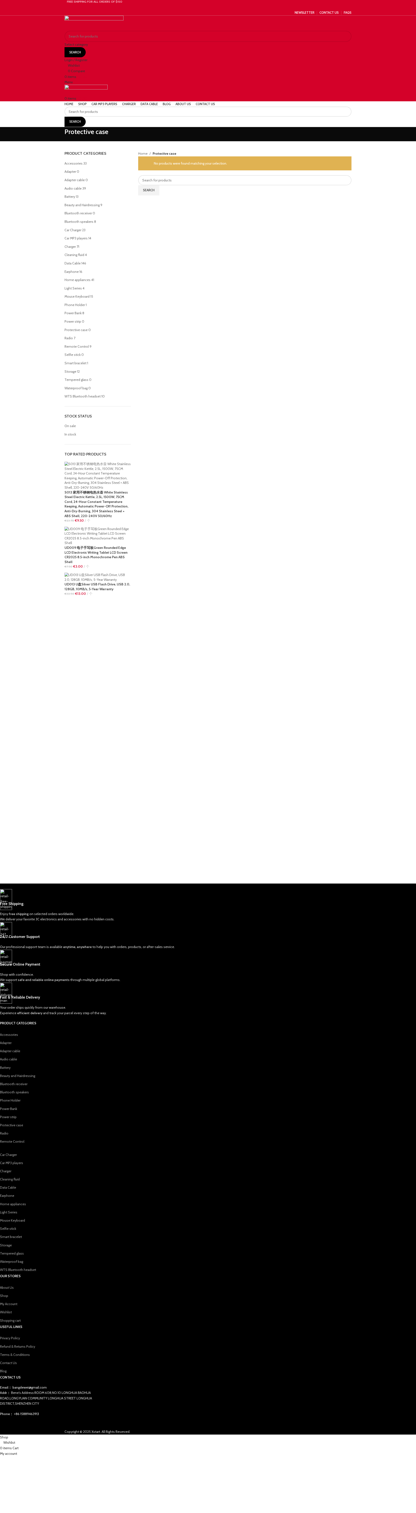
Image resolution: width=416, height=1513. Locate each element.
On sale (70, 426)
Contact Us (8, 1363)
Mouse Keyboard (77, 296)
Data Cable (73, 263)
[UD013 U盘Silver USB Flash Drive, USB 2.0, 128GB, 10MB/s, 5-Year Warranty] (98, 577)
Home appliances (78, 280)
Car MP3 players (76, 238)
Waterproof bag (76, 388)
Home (143, 153)
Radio (69, 338)
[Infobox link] (143, 905)
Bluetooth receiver (78, 213)
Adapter (70, 171)
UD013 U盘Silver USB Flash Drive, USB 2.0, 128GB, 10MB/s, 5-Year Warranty (97, 586)
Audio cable (73, 188)
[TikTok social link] (213, 6)
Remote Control (77, 346)
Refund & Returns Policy (17, 1346)
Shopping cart (10, 1320)
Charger (70, 246)
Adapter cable (75, 180)
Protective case (76, 330)
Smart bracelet (75, 363)
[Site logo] (94, 23)
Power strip (73, 321)
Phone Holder (75, 305)
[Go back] (58, 134)
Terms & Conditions (15, 1355)
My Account (8, 1304)
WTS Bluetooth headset (83, 396)
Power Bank (73, 313)
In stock (70, 434)
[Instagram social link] (208, 6)
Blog (3, 1371)
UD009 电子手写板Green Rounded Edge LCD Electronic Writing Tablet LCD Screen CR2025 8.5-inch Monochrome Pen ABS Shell (96, 554)
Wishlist (6, 1312)
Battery (70, 196)
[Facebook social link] (202, 6)
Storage (70, 371)
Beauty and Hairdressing (82, 205)
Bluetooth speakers (79, 221)
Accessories (74, 163)
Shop (4, 1296)
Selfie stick (73, 355)
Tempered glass (76, 380)
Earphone (72, 271)
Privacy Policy (10, 1338)
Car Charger (73, 230)
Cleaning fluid (74, 255)
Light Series (73, 288)
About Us (7, 1287)
